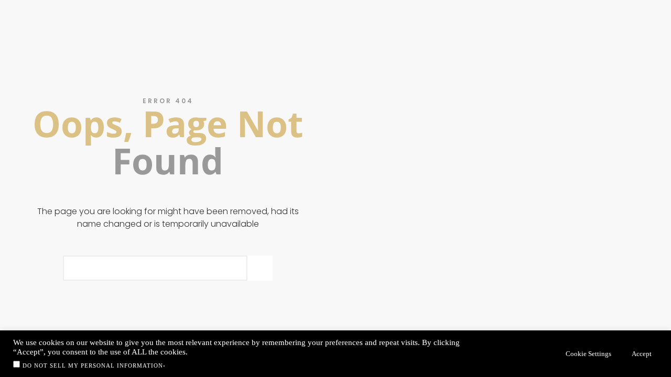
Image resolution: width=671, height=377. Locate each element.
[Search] (260, 268)
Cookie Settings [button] (588, 354)
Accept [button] (642, 354)
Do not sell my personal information (93, 365)
